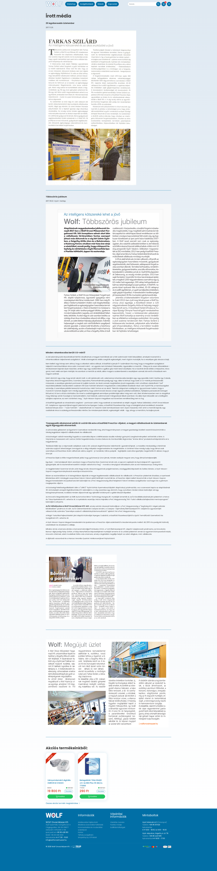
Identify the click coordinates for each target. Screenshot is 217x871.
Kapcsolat (112, 4)
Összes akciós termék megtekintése (62, 803)
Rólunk (101, 4)
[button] (164, 4)
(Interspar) (154, 822)
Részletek (68, 791)
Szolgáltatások (86, 4)
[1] (158, 4)
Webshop (71, 4)
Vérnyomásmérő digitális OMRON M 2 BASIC (59, 781)
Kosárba (61, 796)
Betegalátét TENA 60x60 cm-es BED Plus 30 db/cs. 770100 (91, 783)
